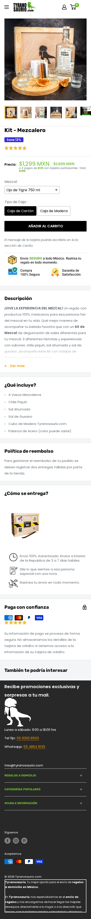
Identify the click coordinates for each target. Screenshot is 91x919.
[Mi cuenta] (64, 7)
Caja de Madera (54, 210)
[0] (73, 7)
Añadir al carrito (45, 226)
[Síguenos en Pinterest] (24, 841)
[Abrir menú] (6, 7)
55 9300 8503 (28, 738)
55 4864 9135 (34, 746)
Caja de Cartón (20, 210)
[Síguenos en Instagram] (16, 841)
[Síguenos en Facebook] (7, 841)
